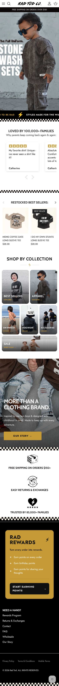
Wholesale (8, 637)
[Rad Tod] (29, 4)
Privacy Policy (8, 661)
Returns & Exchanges (14, 621)
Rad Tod (13, 670)
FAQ (5, 631)
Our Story (8, 642)
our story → (22, 436)
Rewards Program (12, 615)
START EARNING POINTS (29, 588)
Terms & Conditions (26, 661)
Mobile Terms (44, 661)
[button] (27, 177)
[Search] (10, 3)
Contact (7, 626)
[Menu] (3, 3)
